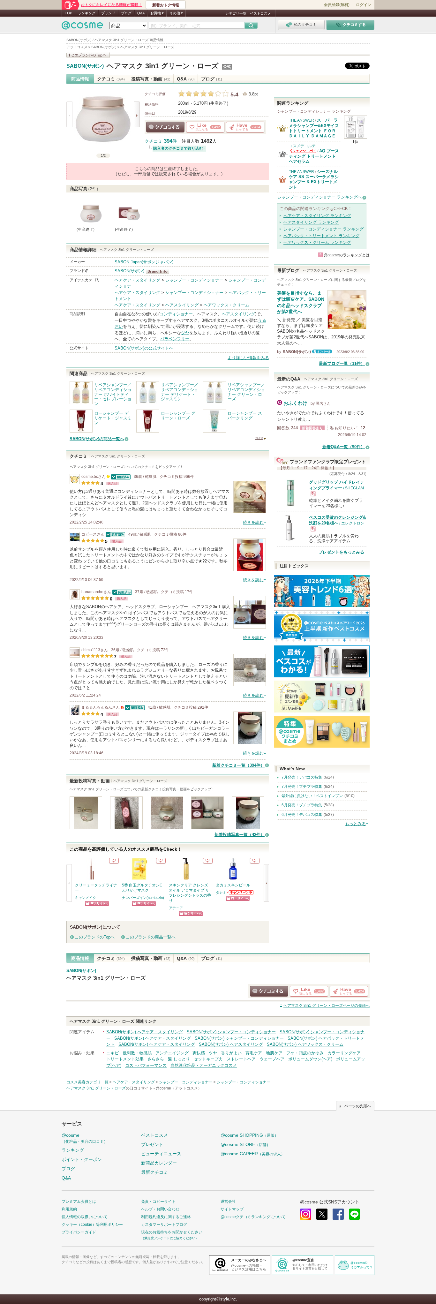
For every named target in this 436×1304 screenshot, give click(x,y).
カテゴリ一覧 (235, 13)
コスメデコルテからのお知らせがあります (302, 151)
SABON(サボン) (85, 66)
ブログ (126, 13)
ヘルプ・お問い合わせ (160, 1209)
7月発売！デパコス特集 (302, 777)
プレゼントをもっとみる (341, 552)
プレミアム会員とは (79, 1201)
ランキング (86, 13)
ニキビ (112, 1053)
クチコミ (111, 78)
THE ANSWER (301, 120)
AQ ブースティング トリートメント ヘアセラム (314, 156)
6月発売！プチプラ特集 (302, 805)
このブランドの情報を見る (88, 55)
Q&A (141, 13)
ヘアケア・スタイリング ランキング (317, 215)
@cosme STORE (245, 1144)
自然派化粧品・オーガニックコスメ (203, 1065)
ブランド (108, 13)
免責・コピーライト (158, 1201)
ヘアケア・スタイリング (137, 280)
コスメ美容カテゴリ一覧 (87, 1082)
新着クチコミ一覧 (238, 765)
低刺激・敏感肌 (137, 1053)
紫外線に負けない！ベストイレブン (312, 796)
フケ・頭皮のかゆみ (305, 1053)
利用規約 (69, 1209)
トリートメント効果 (125, 1059)
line (354, 1214)
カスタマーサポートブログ (164, 1224)
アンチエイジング (172, 1053)
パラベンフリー (174, 338)
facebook (338, 1214)
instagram (305, 1214)
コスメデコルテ (302, 146)
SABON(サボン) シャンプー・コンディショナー (231, 1031)
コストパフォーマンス (146, 1065)
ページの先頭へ (326, 1005)
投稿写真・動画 (150, 78)
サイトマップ (232, 1209)
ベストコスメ (260, 13)
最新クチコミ (154, 1172)
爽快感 (198, 1053)
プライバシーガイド (79, 1232)
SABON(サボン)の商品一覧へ (97, 438)
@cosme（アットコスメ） (179, 1088)
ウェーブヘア (271, 1059)
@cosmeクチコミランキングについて (253, 1217)
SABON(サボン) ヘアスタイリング (231, 1044)
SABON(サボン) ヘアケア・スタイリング (144, 1031)
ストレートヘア (241, 1059)
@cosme (85, 1138)
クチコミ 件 (161, 141)
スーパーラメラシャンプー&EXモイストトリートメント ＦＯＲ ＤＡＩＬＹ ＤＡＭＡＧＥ (314, 128)
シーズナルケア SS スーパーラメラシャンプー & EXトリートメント (314, 179)
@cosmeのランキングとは (347, 255)
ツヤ (185, 332)
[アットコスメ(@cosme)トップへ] (82, 27)
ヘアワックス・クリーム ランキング (317, 242)
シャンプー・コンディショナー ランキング (323, 229)
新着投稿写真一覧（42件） (239, 834)
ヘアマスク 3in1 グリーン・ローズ (163, 66)
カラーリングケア (344, 1053)
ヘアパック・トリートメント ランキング (321, 235)
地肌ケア (274, 1053)
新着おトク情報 (165, 5)
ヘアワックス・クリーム (226, 305)
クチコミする (165, 127)
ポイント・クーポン (82, 1159)
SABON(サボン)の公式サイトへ (144, 348)
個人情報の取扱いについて (85, 1217)
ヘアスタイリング (182, 305)
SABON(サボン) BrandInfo (159, 271)
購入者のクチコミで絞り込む (178, 148)
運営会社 (228, 1201)
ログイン (363, 5)
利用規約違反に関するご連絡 (166, 1217)
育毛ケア (253, 1053)
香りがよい (231, 1053)
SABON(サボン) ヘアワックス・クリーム (305, 1044)
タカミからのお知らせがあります (240, 892)
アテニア (176, 908)
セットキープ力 (208, 1059)
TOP (68, 13)
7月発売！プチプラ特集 (302, 786)
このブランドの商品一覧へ (151, 937)
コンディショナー (176, 314)
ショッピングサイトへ (97, 903)
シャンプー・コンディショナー (194, 280)
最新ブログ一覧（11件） (342, 363)
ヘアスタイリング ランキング (311, 222)
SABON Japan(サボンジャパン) (144, 262)
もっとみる (355, 823)
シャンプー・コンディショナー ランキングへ (319, 197)
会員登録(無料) (337, 5)
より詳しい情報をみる (248, 357)
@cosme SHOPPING (249, 1135)
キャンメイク (85, 898)
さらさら (155, 1059)
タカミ (221, 892)
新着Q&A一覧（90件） (343, 446)
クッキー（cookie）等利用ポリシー (92, 1224)
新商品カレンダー (159, 1162)
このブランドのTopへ (95, 937)
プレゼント (152, 1144)
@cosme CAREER (253, 1153)
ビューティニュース (161, 1153)
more (259, 438)
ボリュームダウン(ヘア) (310, 1059)
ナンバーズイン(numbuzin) (143, 898)
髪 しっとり (179, 1059)
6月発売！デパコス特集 (302, 814)
